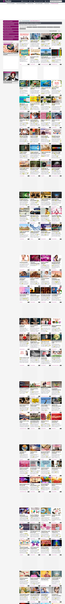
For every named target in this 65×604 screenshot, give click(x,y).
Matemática (54, 428)
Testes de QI (6, 34)
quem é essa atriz (22, 28)
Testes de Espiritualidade (9, 36)
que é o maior (35, 27)
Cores (20, 64)
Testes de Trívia (6, 26)
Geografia (21, 127)
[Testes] (8, 1)
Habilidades (43, 269)
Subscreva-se (25, 1)
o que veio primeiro (57, 27)
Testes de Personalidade (8, 23)
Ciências (32, 48)
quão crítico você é (50, 27)
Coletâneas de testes (8, 42)
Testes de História (7, 72)
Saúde (38, 3)
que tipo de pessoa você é (42, 27)
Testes (20, 20)
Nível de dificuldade (53, 30)
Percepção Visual (54, 64)
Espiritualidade (54, 222)
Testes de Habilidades (8, 39)
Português (11, 3)
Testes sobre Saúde (7, 29)
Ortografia (21, 554)
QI (46, 3)
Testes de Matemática (8, 31)
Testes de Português (8, 21)
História (21, 159)
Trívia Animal (22, 48)
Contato (47, 1)
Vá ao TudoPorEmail (39, 1)
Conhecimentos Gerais (44, 48)
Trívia (30, 3)
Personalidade (20, 3)
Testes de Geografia (7, 44)
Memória (53, 538)
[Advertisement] (32, 12)
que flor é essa (29, 27)
